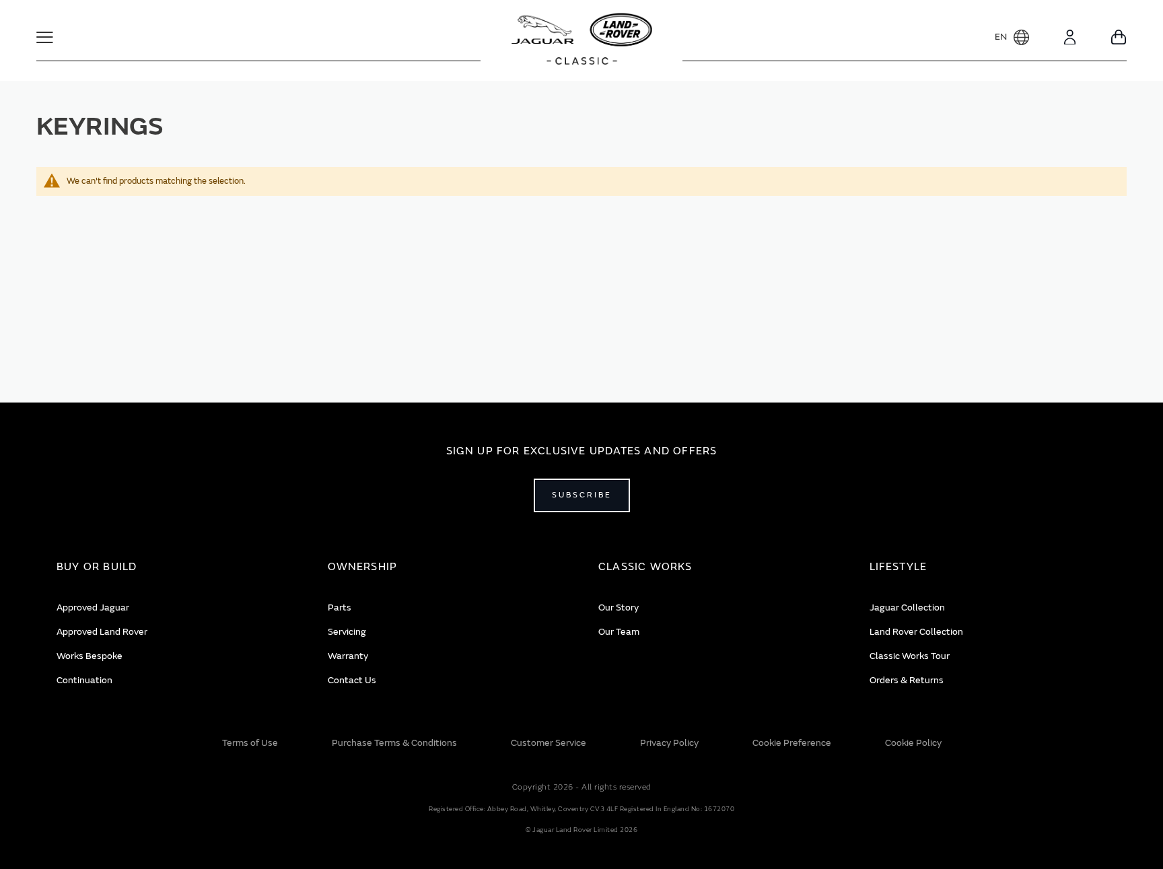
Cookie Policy (913, 743)
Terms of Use (250, 743)
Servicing (347, 631)
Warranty (348, 656)
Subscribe (582, 495)
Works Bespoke (89, 656)
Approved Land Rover (102, 631)
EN (1001, 36)
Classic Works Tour (910, 656)
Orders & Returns (907, 680)
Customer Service (548, 743)
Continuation (84, 680)
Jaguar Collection (907, 607)
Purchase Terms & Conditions (394, 743)
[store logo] (582, 40)
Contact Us (352, 680)
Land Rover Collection (916, 631)
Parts (339, 607)
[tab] (175, 567)
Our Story (618, 607)
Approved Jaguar (93, 607)
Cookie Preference (791, 743)
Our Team (618, 631)
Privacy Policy (669, 743)
